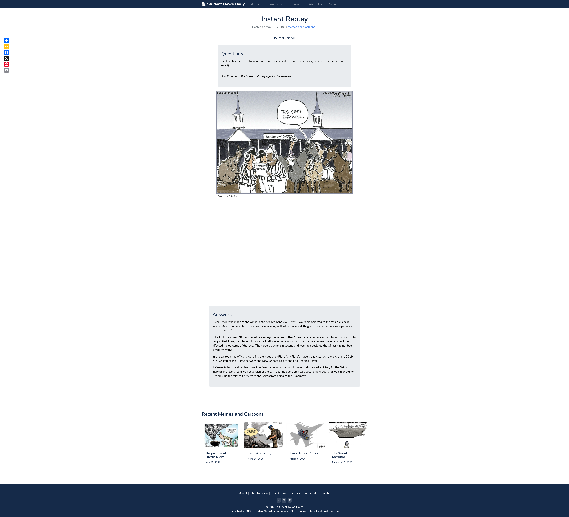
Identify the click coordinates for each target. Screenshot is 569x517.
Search (333, 4)
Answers (276, 4)
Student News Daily (225, 4)
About (243, 493)
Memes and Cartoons (301, 27)
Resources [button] (294, 4)
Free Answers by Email (286, 493)
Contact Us (310, 493)
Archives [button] (257, 4)
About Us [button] (315, 4)
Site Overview (259, 493)
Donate (325, 493)
